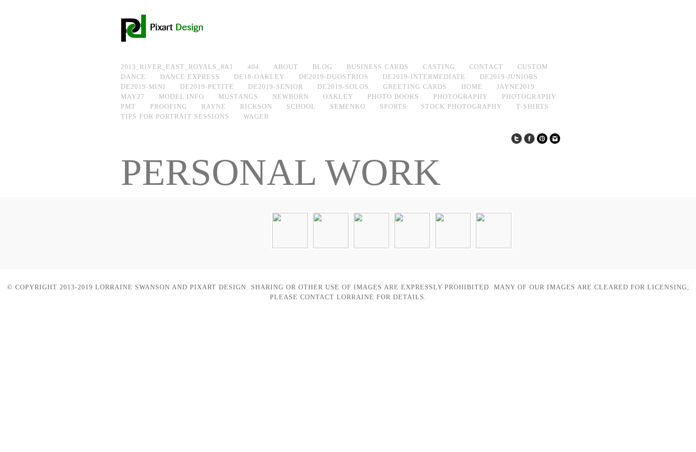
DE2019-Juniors (509, 76)
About (285, 66)
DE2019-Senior (275, 86)
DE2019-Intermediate (424, 76)
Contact (486, 66)
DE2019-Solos (343, 86)
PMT (128, 106)
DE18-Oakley (259, 76)
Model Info (181, 96)
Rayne (213, 106)
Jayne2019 (516, 86)
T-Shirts (532, 106)
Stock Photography (461, 106)
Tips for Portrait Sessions (175, 116)
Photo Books (393, 96)
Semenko (348, 106)
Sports (393, 106)
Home (471, 86)
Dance (133, 76)
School (301, 106)
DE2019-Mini (143, 86)
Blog (322, 66)
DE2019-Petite (207, 86)
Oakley (338, 96)
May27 (132, 96)
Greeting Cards (415, 86)
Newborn (290, 96)
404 (253, 66)
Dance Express (190, 76)
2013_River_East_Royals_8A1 (177, 66)
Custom (533, 66)
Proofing (168, 106)
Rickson (256, 106)
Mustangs (238, 96)
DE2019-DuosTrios (333, 76)
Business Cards (378, 66)
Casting (439, 66)
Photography (460, 96)
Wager (256, 116)
